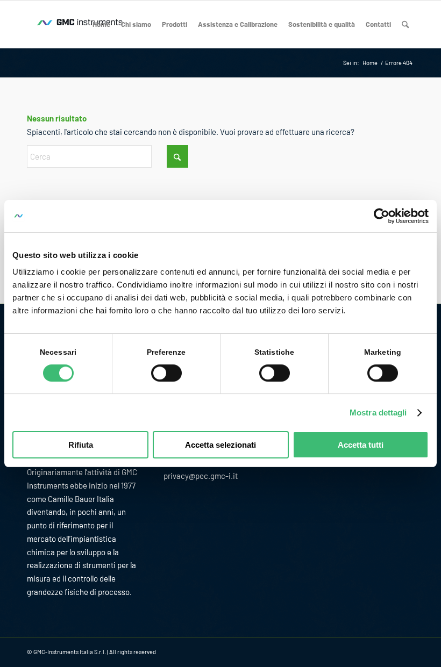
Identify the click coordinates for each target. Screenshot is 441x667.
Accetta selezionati (220, 444)
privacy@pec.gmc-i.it (200, 475)
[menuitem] (101, 24)
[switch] (166, 373)
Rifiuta (80, 444)
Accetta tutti (360, 444)
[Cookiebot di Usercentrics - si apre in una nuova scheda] (382, 216)
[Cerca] (405, 24)
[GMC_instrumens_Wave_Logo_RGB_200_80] (80, 24)
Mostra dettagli (378, 412)
